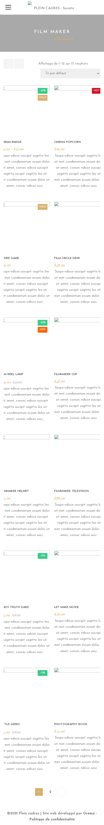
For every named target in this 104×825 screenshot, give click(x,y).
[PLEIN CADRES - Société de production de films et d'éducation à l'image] (52, 7)
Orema (89, 813)
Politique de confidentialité (52, 819)
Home (35, 39)
